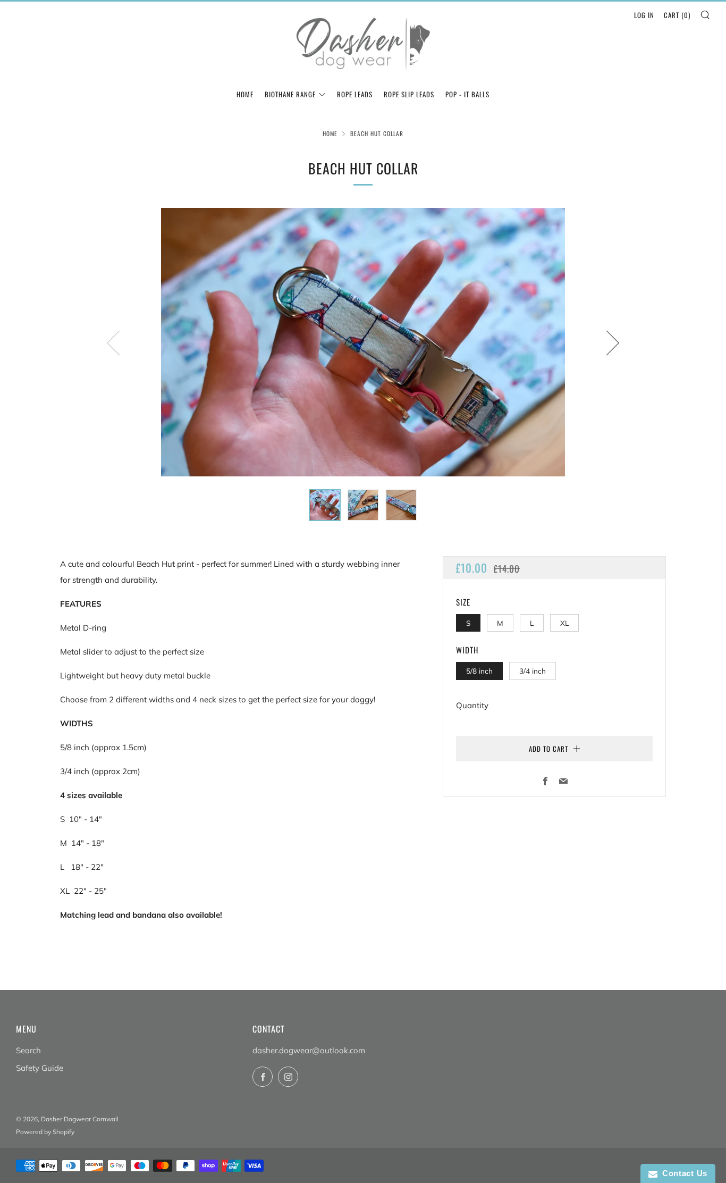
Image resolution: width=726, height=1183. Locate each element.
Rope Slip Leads (409, 94)
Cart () (677, 15)
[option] (363, 342)
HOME (245, 94)
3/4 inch (532, 670)
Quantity (472, 705)
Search (28, 1050)
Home (330, 133)
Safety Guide (39, 1068)
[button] (325, 505)
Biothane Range (290, 94)
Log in (644, 15)
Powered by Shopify (45, 1132)
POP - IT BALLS (467, 94)
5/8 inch (479, 670)
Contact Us (682, 1173)
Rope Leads (355, 94)
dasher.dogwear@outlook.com (308, 1050)
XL (564, 622)
